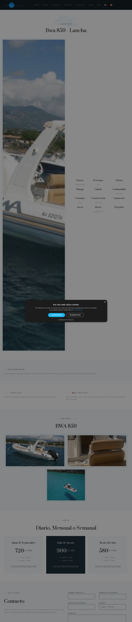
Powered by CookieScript (66, 320)
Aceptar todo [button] (56, 315)
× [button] (105, 302)
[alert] (66, 311)
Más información (77, 310)
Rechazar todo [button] (75, 315)
